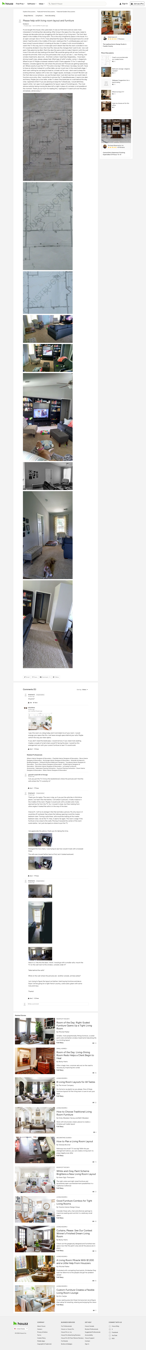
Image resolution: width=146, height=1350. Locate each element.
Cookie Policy (41, 1338)
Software (31, 4)
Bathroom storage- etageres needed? (121, 70)
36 (95, 1073)
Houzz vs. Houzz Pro (67, 1329)
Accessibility (89, 1335)
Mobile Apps (41, 1341)
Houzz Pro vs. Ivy (66, 1332)
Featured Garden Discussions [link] (66, 11)
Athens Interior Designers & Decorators (39, 758)
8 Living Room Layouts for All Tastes (76, 1082)
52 (95, 1102)
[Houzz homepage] (8, 3)
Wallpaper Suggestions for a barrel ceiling (120, 81)
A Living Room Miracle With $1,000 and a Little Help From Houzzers (75, 1262)
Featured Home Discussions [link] (46, 11)
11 (95, 1310)
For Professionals (66, 1326)
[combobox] (77, 4)
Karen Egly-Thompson (66, 1177)
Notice (45, 1332)
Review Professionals (91, 1329)
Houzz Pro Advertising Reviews (70, 1335)
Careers (39, 1329)
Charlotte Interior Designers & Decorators (65, 758)
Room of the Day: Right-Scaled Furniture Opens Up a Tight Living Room (74, 1025)
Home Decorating (50, 15)
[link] (118, 39)
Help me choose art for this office (120, 104)
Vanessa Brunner (64, 1145)
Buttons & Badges (66, 1344)
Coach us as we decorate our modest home (120, 58)
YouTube (114, 1335)
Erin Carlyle (63, 1296)
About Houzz (41, 1326)
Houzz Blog (115, 1326)
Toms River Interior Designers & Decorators (48, 764)
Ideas (41, 4)
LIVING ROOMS (62, 1078)
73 (95, 1162)
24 (95, 1043)
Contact (87, 1341)
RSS (113, 1338)
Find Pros (19, 4)
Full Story (60, 1070)
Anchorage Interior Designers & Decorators (56, 760)
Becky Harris (63, 1061)
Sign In (87, 1344)
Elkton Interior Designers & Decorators (55, 770)
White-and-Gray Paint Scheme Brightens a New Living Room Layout (76, 1172)
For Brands (64, 1341)
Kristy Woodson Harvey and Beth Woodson (74, 1118)
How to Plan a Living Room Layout (75, 1141)
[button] (82, 689)
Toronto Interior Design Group (69, 1207)
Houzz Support (89, 1338)
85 (95, 1281)
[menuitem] (20, 3)
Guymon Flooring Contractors (66, 768)
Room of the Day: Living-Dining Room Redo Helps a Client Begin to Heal (75, 1055)
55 (95, 1251)
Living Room (39, 15)
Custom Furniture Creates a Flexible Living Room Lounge (75, 1291)
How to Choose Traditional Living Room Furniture (74, 1113)
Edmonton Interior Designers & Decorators (48, 766)
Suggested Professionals (92, 1332)
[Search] (50, 4)
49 (95, 1221)
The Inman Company (66, 1085)
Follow (57, 677)
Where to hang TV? (118, 92)
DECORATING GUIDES (64, 1138)
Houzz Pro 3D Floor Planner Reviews (72, 1338)
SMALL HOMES (61, 1048)
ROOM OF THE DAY (63, 1019)
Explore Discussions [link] (29, 11)
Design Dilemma (28, 15)
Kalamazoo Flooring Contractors (46, 768)
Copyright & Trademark (44, 1344)
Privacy (39, 1332)
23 (95, 1192)
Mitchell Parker (64, 1032)
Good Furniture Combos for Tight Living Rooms (74, 1202)
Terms (39, 1335)
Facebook (115, 1332)
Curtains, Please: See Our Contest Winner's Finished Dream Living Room (74, 1233)
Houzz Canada (89, 1326)
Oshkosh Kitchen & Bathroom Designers (52, 762)
